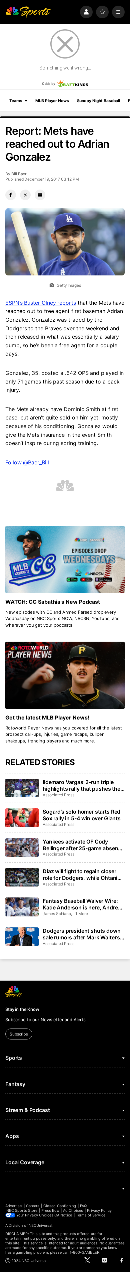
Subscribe (19, 1034)
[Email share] (40, 195)
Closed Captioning (59, 1205)
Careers (32, 1205)
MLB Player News (52, 100)
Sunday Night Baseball (98, 100)
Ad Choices (73, 1210)
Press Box (50, 1210)
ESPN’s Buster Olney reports (40, 302)
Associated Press (58, 794)
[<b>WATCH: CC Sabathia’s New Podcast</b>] (65, 559)
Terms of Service (90, 1215)
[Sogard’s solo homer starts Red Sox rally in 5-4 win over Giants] (22, 817)
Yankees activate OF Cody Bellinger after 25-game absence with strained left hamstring (83, 845)
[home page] (28, 12)
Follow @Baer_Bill (27, 462)
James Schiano (57, 913)
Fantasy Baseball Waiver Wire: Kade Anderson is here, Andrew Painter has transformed (82, 904)
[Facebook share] (10, 195)
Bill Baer (19, 173)
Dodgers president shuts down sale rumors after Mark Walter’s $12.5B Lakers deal (82, 934)
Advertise (13, 1205)
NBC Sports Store (21, 1210)
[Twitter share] (25, 195)
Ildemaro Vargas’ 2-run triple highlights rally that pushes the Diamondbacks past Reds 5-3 (81, 785)
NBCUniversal (41, 1225)
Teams (15, 100)
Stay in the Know (22, 1009)
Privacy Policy (99, 1210)
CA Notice (63, 1215)
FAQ (83, 1205)
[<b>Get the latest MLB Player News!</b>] (65, 675)
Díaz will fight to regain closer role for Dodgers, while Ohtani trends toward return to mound (81, 874)
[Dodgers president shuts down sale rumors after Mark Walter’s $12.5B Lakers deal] (22, 936)
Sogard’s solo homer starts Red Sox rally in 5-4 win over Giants (82, 815)
